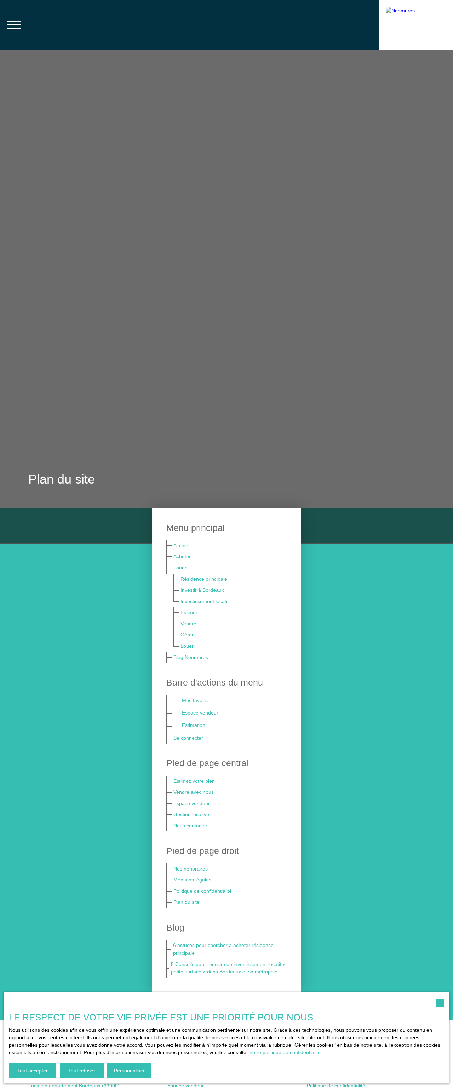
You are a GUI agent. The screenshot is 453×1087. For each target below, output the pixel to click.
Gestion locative (191, 814)
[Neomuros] (416, 25)
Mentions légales (192, 880)
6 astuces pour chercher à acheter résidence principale (223, 949)
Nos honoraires (190, 869)
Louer (180, 568)
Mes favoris (195, 700)
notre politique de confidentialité (285, 1052)
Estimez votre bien (194, 781)
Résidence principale (203, 579)
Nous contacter (190, 825)
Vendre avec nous (193, 792)
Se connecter (188, 738)
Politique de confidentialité (202, 891)
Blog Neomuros (190, 657)
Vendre (188, 623)
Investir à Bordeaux (202, 590)
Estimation (193, 725)
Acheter (182, 556)
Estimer (188, 612)
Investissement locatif (204, 601)
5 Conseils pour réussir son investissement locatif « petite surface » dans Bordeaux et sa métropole (228, 968)
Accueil (181, 545)
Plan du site (186, 902)
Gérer (187, 634)
